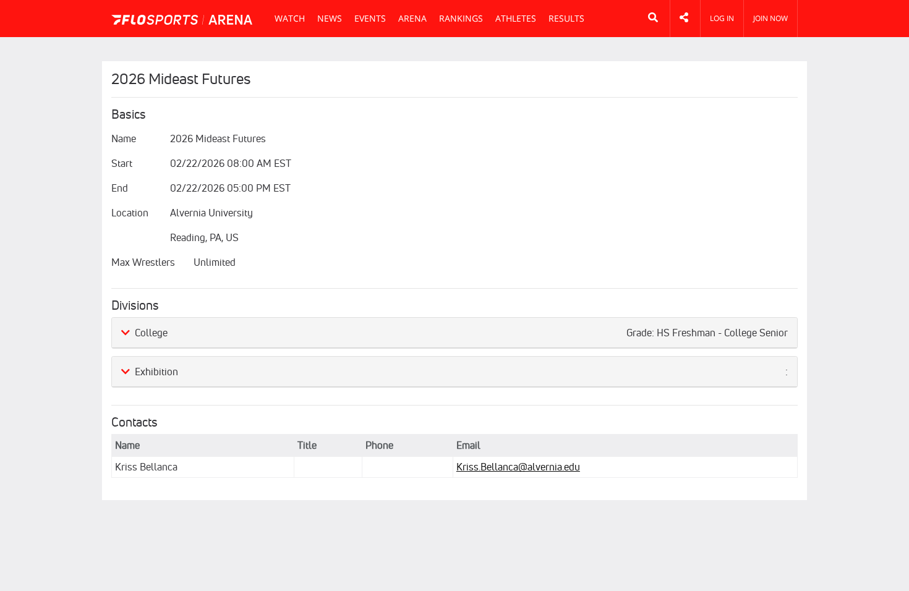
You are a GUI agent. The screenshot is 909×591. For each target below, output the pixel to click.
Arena (412, 18)
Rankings (461, 18)
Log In (722, 18)
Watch (290, 18)
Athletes (515, 18)
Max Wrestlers (143, 262)
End (119, 188)
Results (566, 18)
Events (370, 18)
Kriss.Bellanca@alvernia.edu (518, 467)
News (329, 18)
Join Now (770, 18)
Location (129, 212)
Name (123, 138)
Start (121, 163)
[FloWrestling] (181, 20)
